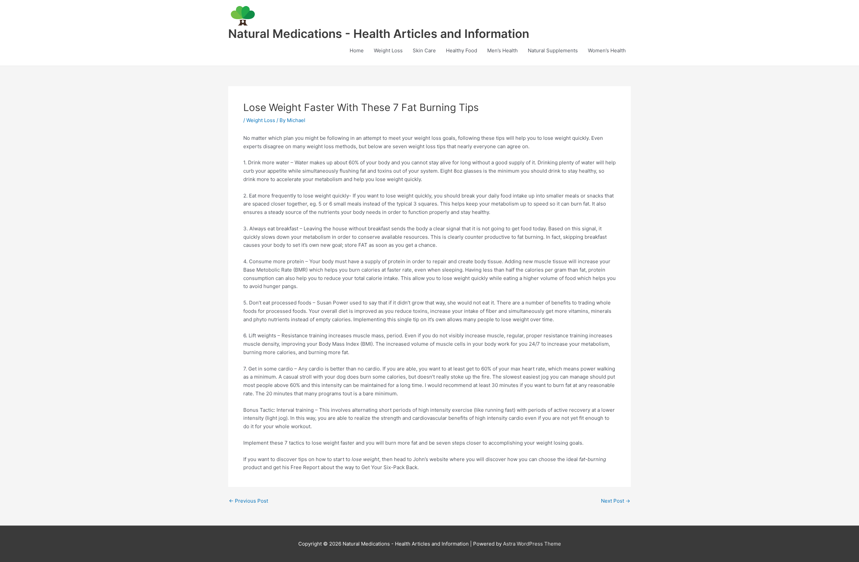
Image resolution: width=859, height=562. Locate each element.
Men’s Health (502, 50)
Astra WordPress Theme (532, 544)
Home (357, 50)
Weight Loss (388, 50)
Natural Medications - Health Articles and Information (378, 33)
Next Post (615, 500)
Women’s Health (607, 50)
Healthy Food (461, 50)
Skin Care (424, 50)
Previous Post (248, 500)
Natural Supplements (553, 50)
